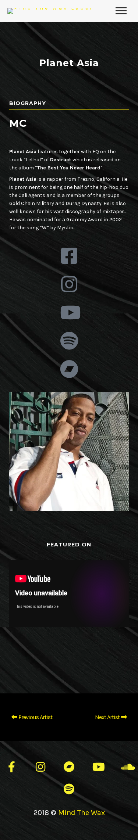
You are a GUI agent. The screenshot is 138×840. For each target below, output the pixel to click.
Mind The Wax (81, 812)
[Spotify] (69, 789)
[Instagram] (40, 767)
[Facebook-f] (12, 767)
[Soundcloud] (127, 767)
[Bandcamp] (69, 767)
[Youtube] (98, 767)
